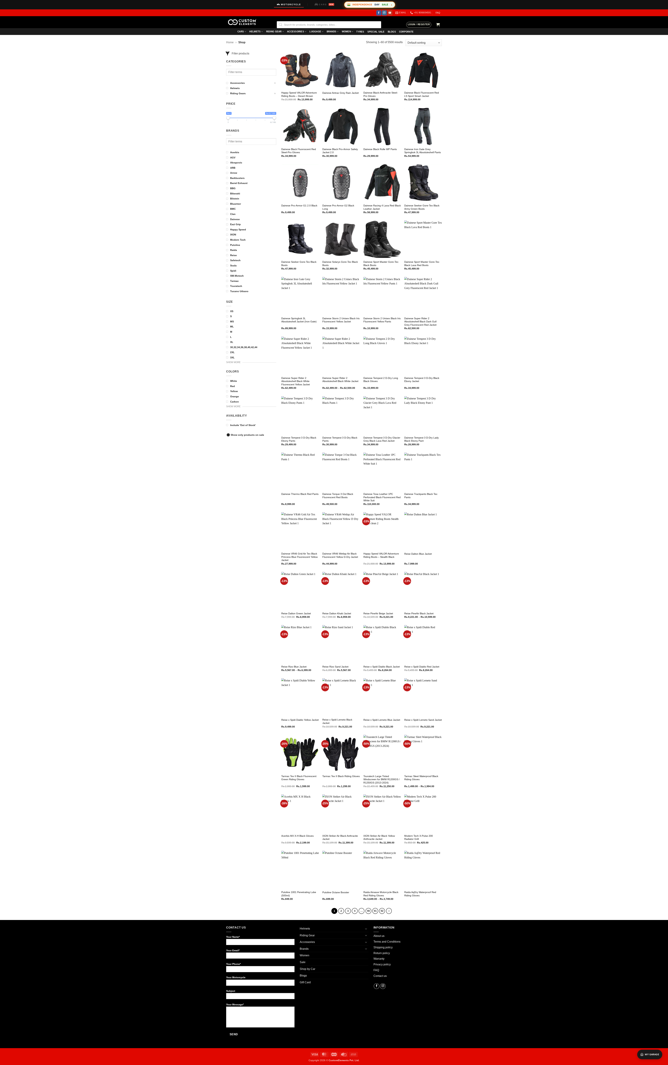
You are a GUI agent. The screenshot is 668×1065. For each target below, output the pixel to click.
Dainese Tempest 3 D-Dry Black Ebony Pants (298, 439)
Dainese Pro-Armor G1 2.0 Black (299, 205)
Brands (331, 31)
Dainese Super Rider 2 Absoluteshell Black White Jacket (340, 380)
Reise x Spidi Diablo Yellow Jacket (300, 719)
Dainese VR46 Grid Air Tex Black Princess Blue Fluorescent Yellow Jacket (299, 556)
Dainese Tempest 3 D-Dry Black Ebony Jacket (421, 380)
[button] (418, 24)
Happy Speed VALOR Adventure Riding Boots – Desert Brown (299, 94)
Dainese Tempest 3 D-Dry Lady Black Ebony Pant (421, 439)
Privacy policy (382, 964)
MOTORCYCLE (291, 4)
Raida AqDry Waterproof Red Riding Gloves (420, 894)
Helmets (255, 31)
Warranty (378, 958)
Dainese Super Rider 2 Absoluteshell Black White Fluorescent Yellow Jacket (295, 381)
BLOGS (392, 31)
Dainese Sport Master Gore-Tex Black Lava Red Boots (421, 263)
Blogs (303, 975)
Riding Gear (274, 31)
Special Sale (376, 31)
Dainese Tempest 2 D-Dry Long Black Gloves (380, 380)
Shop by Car (307, 968)
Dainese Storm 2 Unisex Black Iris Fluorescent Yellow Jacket (341, 320)
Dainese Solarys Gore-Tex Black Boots (340, 263)
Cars (240, 31)
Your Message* (235, 1004)
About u (378, 935)
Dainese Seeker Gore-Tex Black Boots (298, 263)
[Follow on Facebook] (378, 12)
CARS (326, 4)
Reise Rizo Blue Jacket (294, 666)
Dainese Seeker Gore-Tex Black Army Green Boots (421, 207)
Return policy (381, 953)
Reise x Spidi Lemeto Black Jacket (337, 721)
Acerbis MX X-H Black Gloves (297, 835)
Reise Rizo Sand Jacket (335, 666)
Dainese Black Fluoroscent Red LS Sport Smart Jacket (421, 94)
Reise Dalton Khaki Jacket (336, 613)
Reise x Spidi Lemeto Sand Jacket (423, 719)
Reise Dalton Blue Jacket (418, 553)
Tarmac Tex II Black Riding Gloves (341, 776)
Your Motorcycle (235, 977)
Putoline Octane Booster (335, 892)
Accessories (295, 31)
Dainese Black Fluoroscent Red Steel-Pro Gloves (298, 151)
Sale (302, 962)
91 (375, 910)
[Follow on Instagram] (384, 12)
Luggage (315, 31)
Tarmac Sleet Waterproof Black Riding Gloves (421, 778)
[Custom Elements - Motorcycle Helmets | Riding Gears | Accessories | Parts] (243, 22)
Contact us (380, 975)
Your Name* (233, 936)
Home (230, 42)
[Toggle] (366, 929)
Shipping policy (383, 947)
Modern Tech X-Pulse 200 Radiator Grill (418, 837)
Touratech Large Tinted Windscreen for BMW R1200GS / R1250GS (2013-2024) (381, 779)
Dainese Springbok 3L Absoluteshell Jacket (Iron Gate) (299, 320)
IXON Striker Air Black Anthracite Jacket (340, 837)
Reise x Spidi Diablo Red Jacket (421, 666)
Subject (230, 991)
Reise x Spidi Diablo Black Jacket (381, 666)
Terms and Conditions (386, 941)
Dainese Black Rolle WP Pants (380, 149)
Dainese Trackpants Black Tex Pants (420, 496)
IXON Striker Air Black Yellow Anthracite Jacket (379, 837)
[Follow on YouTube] (389, 12)
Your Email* (233, 950)
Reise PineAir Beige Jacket (378, 613)
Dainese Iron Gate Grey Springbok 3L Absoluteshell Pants (422, 151)
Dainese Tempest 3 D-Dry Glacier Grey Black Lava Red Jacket (381, 439)
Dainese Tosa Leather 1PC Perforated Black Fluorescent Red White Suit (382, 497)
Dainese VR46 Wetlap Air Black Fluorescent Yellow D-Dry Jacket (340, 555)
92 (382, 910)
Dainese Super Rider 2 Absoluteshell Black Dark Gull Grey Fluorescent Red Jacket (420, 321)
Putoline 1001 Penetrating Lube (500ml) (298, 894)
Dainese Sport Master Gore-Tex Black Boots (380, 263)
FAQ (438, 12)
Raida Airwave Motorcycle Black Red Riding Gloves (380, 894)
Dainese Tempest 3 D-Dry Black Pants (339, 439)
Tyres (360, 31)
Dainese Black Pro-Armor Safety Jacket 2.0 (340, 151)
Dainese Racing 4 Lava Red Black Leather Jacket (382, 207)
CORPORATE (406, 31)
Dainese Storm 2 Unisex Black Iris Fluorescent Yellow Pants (382, 320)
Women (346, 31)
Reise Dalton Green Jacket (296, 613)
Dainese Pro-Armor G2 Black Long (338, 207)
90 (368, 910)
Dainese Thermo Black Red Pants (300, 494)
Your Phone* (233, 964)
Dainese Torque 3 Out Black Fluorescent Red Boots (337, 496)
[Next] (389, 911)
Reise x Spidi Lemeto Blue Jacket (381, 719)
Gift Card (305, 982)
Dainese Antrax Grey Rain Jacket (340, 92)
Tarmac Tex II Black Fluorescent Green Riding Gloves (298, 778)
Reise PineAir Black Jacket (419, 613)
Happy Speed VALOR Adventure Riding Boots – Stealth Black (381, 555)
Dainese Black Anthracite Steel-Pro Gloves (380, 94)
